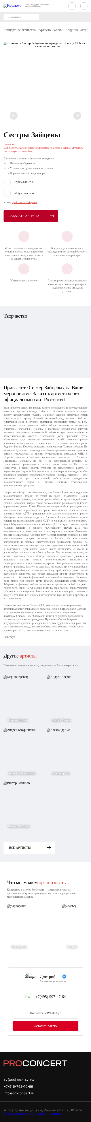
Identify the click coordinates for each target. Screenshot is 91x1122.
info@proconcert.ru (19, 1093)
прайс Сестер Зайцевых (24, 202)
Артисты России (51, 30)
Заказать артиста (24, 216)
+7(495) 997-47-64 (50, 997)
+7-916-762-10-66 (18, 1086)
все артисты (20, 847)
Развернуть (10, 636)
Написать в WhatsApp (45, 1013)
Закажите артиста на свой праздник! (33, 1113)
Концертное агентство (20, 30)
